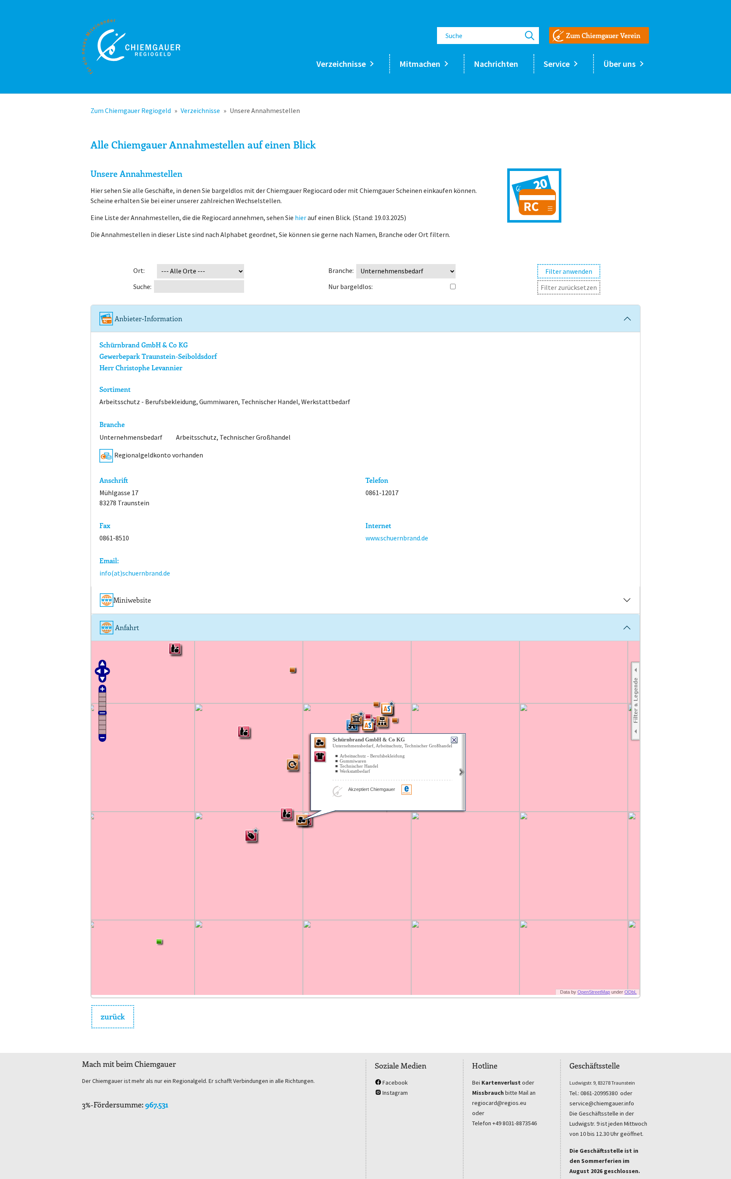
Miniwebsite (132, 599)
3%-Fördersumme (112, 1104)
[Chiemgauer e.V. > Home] (131, 46)
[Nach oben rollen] (712, 1160)
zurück (113, 1016)
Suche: (142, 286)
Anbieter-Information (147, 318)
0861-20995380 (599, 1093)
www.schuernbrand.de (397, 538)
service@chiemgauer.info (601, 1103)
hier (300, 217)
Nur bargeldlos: (350, 286)
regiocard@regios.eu (499, 1103)
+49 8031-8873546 (514, 1123)
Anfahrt (126, 627)
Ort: (139, 270)
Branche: (341, 270)
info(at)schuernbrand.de (134, 573)
